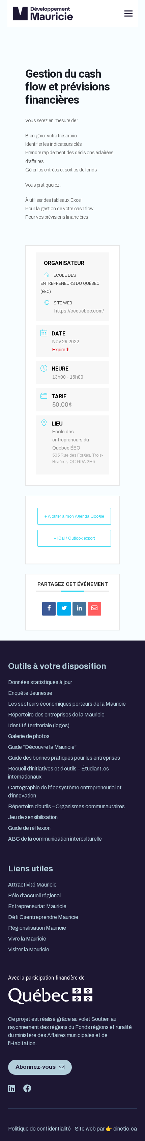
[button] (128, 13)
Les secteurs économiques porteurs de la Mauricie (67, 704)
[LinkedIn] (96, 13)
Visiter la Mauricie (28, 949)
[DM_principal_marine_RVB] (43, 13)
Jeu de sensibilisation (33, 817)
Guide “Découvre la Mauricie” (42, 747)
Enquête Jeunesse (30, 693)
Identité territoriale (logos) (38, 725)
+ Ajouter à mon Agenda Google (74, 516)
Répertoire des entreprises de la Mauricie (56, 714)
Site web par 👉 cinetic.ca (106, 1129)
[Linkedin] (79, 609)
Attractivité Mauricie (32, 885)
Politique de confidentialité (39, 1129)
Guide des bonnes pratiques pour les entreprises (64, 758)
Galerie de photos (29, 736)
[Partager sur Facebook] (49, 609)
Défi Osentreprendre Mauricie (43, 917)
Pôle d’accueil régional (34, 895)
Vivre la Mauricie (27, 939)
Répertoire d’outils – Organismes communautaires (66, 806)
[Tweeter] (64, 609)
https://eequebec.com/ (79, 311)
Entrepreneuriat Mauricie (37, 906)
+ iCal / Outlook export (74, 538)
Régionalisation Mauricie (37, 928)
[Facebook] (107, 13)
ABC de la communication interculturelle (55, 839)
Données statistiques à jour (40, 682)
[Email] (94, 609)
